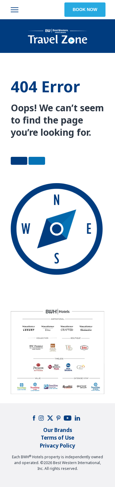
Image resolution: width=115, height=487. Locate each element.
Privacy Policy (57, 445)
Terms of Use (57, 437)
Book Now (85, 9)
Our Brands (57, 430)
